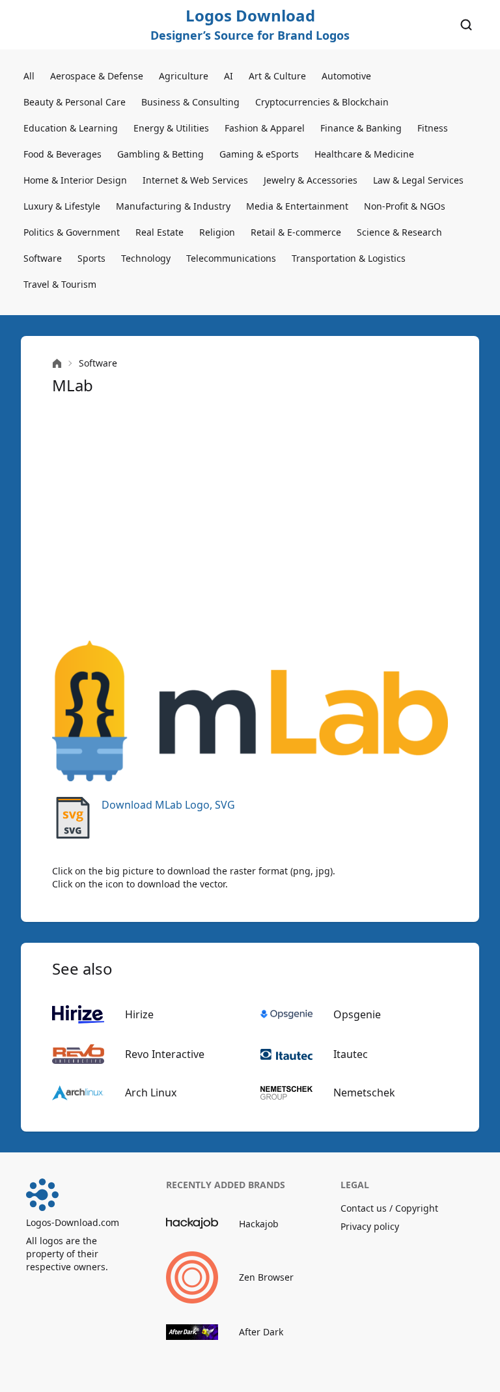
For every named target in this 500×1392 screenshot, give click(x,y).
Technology (146, 258)
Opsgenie (357, 1014)
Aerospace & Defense (96, 76)
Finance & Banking (361, 128)
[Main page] (57, 364)
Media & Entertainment (297, 206)
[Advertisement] (250, 518)
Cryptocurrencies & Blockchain (322, 102)
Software (42, 258)
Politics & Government (71, 232)
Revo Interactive (164, 1054)
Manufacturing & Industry (173, 206)
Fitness (432, 128)
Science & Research (399, 232)
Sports (91, 258)
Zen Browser (266, 1277)
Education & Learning (70, 128)
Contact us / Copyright (389, 1208)
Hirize (139, 1014)
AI (228, 76)
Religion (217, 232)
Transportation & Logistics (349, 258)
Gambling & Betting (160, 154)
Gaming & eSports (259, 154)
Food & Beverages (62, 154)
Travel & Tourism (59, 284)
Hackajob (259, 1224)
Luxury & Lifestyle (61, 206)
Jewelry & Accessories (310, 180)
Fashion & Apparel (265, 128)
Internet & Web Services (195, 180)
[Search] (466, 25)
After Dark (261, 1332)
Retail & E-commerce (296, 232)
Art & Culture (277, 76)
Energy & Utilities (171, 128)
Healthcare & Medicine (364, 154)
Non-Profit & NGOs (404, 206)
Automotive (346, 76)
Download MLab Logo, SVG (168, 805)
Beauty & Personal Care (74, 102)
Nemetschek (364, 1092)
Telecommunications (231, 258)
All (29, 76)
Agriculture (183, 76)
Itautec (350, 1054)
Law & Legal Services (418, 180)
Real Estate (159, 232)
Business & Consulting (190, 102)
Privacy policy (369, 1226)
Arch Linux (150, 1092)
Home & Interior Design (75, 180)
